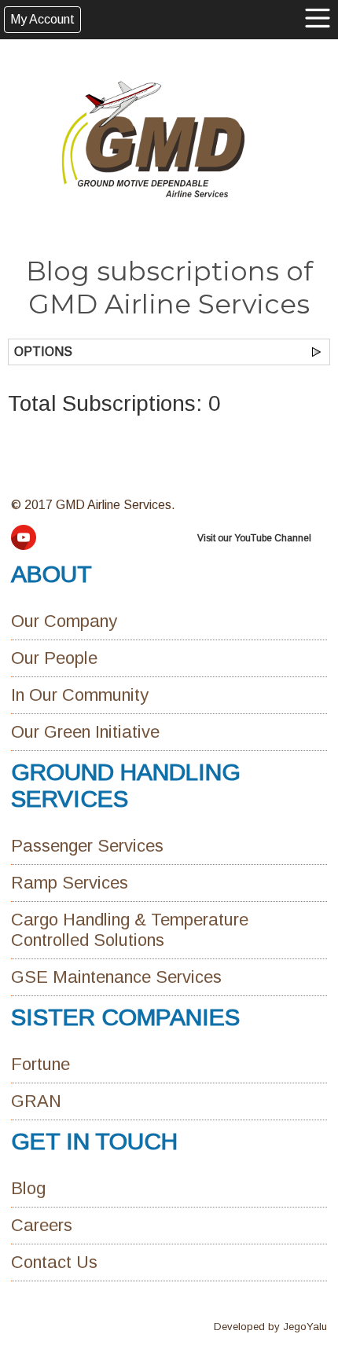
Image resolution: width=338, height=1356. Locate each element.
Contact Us (54, 1262)
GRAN (36, 1101)
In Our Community (80, 695)
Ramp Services (69, 882)
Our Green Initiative (85, 732)
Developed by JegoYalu (270, 1326)
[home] (153, 139)
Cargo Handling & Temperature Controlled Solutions (129, 930)
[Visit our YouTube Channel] (23, 545)
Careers (41, 1225)
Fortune (40, 1064)
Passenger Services (87, 846)
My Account (42, 19)
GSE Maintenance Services (116, 977)
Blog (28, 1188)
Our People (54, 658)
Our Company (64, 621)
